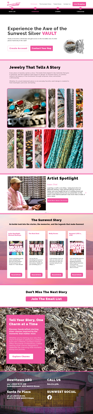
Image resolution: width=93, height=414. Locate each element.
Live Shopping (79, 4)
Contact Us (67, 4)
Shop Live (12, 11)
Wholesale (34, 4)
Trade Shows (57, 4)
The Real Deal (34, 233)
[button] (7, 193)
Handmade (35, 11)
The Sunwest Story (45, 4)
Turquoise (80, 11)
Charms (57, 11)
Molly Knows (53, 233)
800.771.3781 (53, 384)
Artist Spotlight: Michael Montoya (14, 234)
